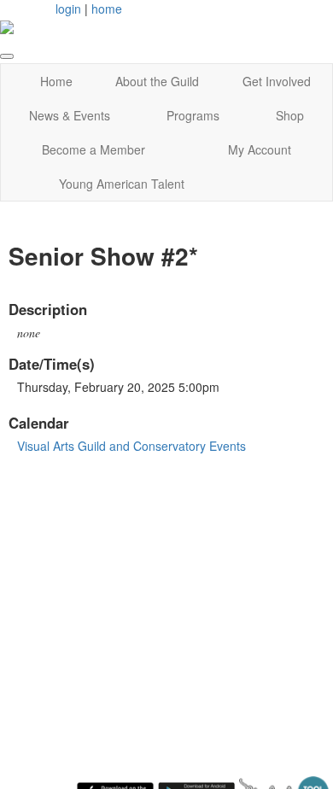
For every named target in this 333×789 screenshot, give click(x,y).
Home (56, 81)
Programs (192, 115)
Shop (290, 115)
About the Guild (157, 81)
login (68, 8)
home (106, 8)
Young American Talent (121, 183)
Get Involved (276, 81)
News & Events (69, 115)
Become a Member (93, 149)
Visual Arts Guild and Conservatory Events (131, 445)
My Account (259, 149)
